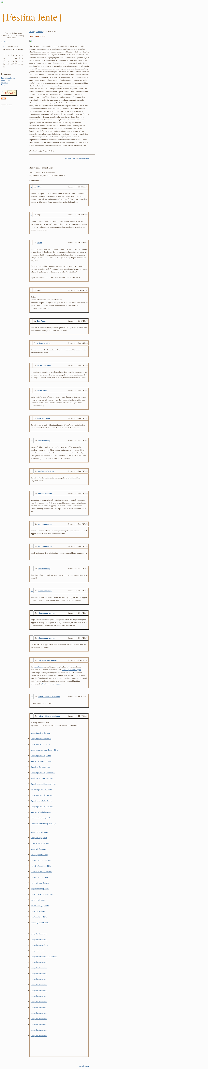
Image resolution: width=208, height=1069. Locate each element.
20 (32, 696)
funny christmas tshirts (39, 945)
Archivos (4, 41)
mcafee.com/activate (46, 471)
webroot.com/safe (45, 493)
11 (32, 471)
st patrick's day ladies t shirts (41, 800)
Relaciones (5, 80)
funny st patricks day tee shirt (42, 806)
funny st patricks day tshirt (41, 755)
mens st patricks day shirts (41, 817)
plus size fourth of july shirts (41, 871)
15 (32, 568)
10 (32, 440)
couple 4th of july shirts (40, 888)
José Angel (41, 320)
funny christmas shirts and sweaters (44, 956)
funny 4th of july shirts (39, 832)
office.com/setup (43, 418)
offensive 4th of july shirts (41, 866)
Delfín (39, 242)
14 (32, 546)
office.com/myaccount (46, 612)
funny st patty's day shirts (40, 744)
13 (32, 524)
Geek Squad (38, 667)
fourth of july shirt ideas (40, 922)
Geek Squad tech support (71, 669)
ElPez (39, 186)
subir (87, 1066)
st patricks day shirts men (40, 767)
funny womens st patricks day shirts (44, 750)
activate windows (43, 343)
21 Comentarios (83, 158)
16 (32, 590)
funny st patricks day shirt (40, 733)
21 (32, 715)
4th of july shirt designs (40, 883)
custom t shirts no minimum (49, 696)
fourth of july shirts (38, 900)
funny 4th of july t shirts (40, 877)
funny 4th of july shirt (39, 837)
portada (81, 1066)
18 (32, 638)
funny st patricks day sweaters (42, 795)
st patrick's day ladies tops (41, 812)
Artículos (4, 82)
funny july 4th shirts (38, 849)
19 (32, 660)
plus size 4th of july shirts (40, 843)
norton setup (42, 390)
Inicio (31, 31)
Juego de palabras (8, 78)
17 (32, 612)
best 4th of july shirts (39, 916)
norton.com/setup (44, 365)
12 (32, 493)
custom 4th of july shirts (40, 905)
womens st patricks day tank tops (43, 823)
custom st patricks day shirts (41, 789)
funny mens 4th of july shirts (41, 894)
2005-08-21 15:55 (71, 158)
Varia (3, 84)
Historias (39, 31)
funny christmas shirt (39, 939)
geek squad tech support (47, 660)
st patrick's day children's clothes (43, 784)
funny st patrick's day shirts (41, 738)
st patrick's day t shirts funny (41, 761)
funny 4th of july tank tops (41, 860)
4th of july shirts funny (39, 854)
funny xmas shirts (37, 950)
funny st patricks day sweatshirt (43, 772)
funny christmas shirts (39, 933)
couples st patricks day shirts (41, 778)
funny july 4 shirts (38, 911)
